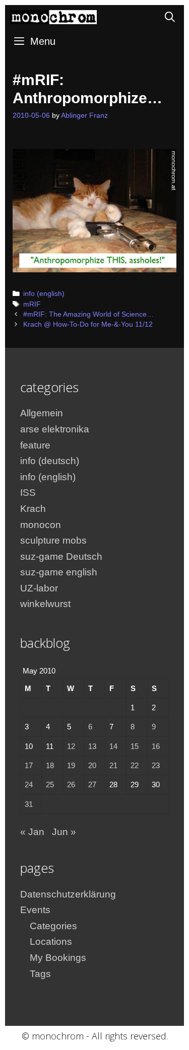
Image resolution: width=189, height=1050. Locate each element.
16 (156, 746)
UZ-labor (39, 588)
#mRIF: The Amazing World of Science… (88, 314)
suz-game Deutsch (61, 556)
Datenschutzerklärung (68, 894)
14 (113, 746)
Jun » (64, 832)
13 (92, 746)
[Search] (170, 17)
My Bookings (58, 957)
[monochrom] (53, 17)
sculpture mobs (53, 540)
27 (92, 784)
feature (35, 445)
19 (71, 765)
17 (29, 765)
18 (50, 765)
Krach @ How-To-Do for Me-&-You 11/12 (88, 324)
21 (113, 765)
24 (29, 784)
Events (35, 910)
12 (71, 746)
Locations (51, 941)
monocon (40, 524)
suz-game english (58, 572)
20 (92, 765)
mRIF (32, 304)
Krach (33, 508)
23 (156, 765)
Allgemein (41, 413)
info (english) (44, 293)
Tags (40, 973)
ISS (28, 492)
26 (71, 784)
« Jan (32, 832)
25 (50, 784)
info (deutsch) (49, 461)
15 (135, 746)
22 (135, 765)
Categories (53, 926)
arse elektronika (54, 429)
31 (29, 804)
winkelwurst (45, 603)
